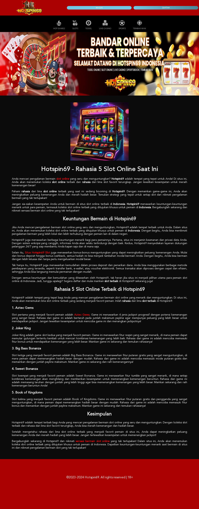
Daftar (165, 8)
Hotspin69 (92, 477)
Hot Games (59, 29)
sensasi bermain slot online (93, 441)
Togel (89, 29)
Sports (122, 29)
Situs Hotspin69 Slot (37, 252)
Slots (75, 29)
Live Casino (105, 29)
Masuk (99, 8)
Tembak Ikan (139, 29)
